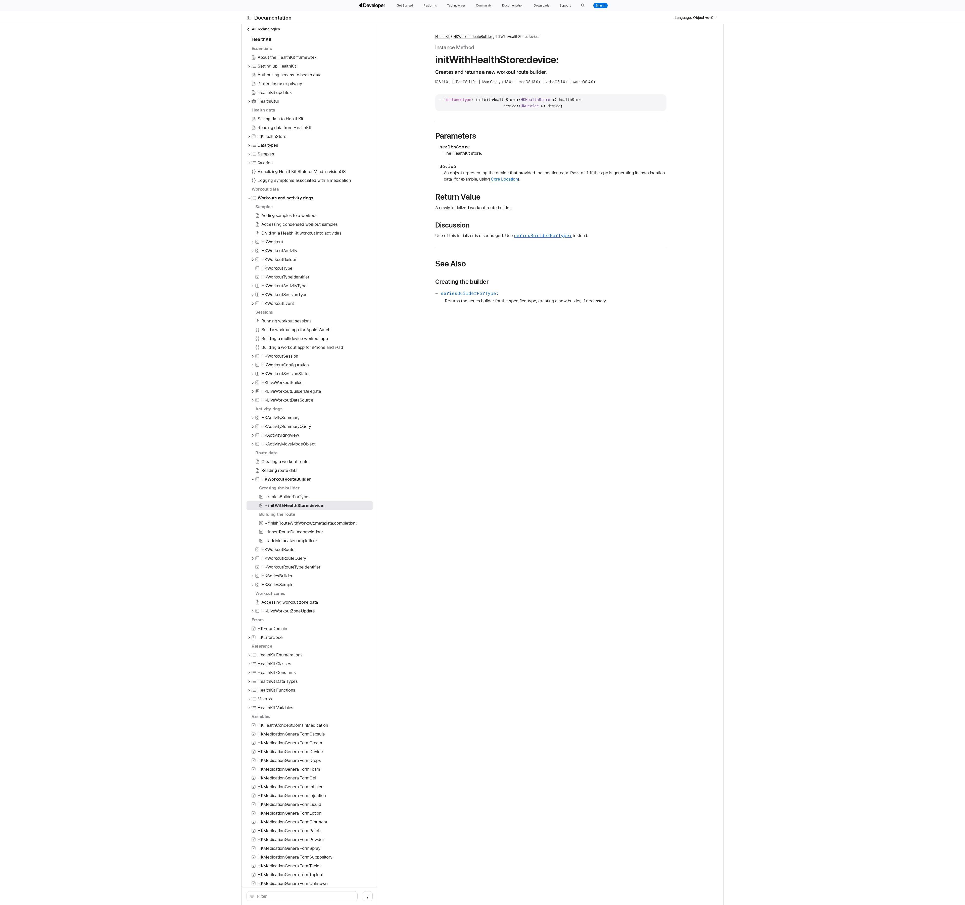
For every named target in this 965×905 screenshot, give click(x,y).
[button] (583, 5)
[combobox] (304, 896)
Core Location (504, 179)
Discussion (452, 225)
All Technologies (266, 29)
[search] (302, 896)
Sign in (600, 5)
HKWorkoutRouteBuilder (472, 37)
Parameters (455, 135)
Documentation (273, 18)
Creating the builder (462, 281)
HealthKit (442, 37)
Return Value (458, 196)
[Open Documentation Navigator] (249, 17)
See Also (450, 263)
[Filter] (304, 896)
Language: (683, 18)
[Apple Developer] (373, 5)
